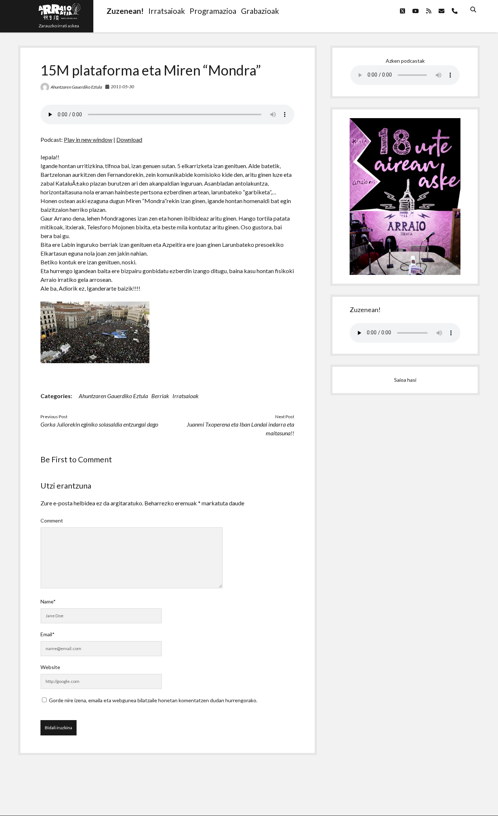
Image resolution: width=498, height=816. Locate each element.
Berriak (160, 395)
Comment (51, 520)
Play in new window (88, 139)
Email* (47, 634)
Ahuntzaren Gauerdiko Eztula (76, 87)
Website (50, 667)
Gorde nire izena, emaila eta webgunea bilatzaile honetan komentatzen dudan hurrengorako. (153, 700)
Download (129, 139)
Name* (48, 601)
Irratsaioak (185, 395)
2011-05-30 (122, 86)
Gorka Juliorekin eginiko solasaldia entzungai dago (99, 424)
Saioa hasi (405, 380)
